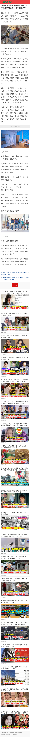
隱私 (14, 734)
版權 (16, 734)
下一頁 (15, 285)
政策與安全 (7, 734)
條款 (11, 734)
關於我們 (3, 734)
